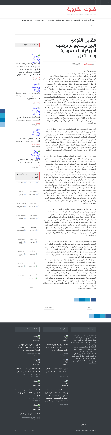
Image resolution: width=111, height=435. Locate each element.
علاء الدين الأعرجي (21, 203)
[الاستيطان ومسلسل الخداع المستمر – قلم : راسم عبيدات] (35, 111)
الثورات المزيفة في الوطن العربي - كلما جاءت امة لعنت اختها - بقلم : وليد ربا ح (28, 347)
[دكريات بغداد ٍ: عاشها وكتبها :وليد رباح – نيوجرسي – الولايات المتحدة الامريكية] (35, 87)
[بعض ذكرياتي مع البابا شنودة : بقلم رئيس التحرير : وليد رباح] (35, 363)
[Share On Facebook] (93, 299)
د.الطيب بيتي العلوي (21, 215)
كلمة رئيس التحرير (88, 20)
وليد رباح (21, 191)
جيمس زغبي (33, 203)
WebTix (94, 431)
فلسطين (50, 20)
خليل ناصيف (33, 263)
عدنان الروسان (21, 263)
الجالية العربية (27, 20)
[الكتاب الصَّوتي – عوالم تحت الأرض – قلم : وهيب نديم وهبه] (35, 133)
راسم (89, 307)
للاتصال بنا (23, 431)
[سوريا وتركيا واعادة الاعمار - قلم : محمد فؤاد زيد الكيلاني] (63, 363)
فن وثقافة (60, 20)
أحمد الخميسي (21, 251)
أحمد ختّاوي (33, 251)
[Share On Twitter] (87, 299)
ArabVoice (85, 431)
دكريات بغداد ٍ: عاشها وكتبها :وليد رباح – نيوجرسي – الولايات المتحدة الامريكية (27, 96)
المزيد (93, 25)
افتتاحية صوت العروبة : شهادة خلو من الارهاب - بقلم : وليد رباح (27, 393)
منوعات (38, 123)
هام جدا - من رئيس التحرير (29, 414)
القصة (38, 102)
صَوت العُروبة (81, 10)
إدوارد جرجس (33, 239)
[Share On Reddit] (76, 299)
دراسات (69, 20)
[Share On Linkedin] (82, 299)
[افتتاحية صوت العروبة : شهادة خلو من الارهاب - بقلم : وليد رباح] (35, 384)
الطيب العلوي (33, 275)
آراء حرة (77, 20)
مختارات (33, 78)
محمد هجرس (33, 287)
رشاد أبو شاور (33, 215)
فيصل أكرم (21, 227)
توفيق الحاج (33, 227)
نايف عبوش (21, 275)
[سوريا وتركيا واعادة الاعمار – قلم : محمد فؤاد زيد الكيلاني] (35, 154)
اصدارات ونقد (39, 20)
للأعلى (83, 425)
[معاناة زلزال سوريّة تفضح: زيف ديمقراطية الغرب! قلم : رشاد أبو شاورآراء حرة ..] (63, 339)
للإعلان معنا (32, 431)
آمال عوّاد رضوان (33, 191)
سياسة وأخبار (88, 64)
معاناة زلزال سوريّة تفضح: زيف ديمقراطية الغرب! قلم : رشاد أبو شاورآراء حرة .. (56, 347)
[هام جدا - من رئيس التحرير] (35, 408)
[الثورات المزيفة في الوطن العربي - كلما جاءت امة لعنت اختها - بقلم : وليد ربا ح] (35, 339)
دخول (16, 431)
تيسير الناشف (21, 239)
